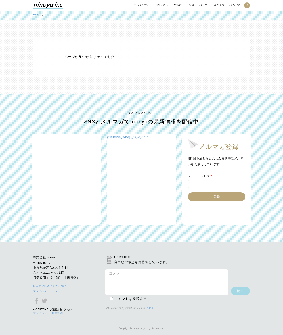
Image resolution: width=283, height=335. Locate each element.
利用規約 (57, 313)
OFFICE (203, 5)
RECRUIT (219, 5)
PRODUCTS (161, 5)
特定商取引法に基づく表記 (49, 286)
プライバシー (41, 313)
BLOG (190, 5)
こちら (150, 308)
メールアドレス (200, 176)
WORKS (177, 5)
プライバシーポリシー (46, 291)
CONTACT (235, 5)
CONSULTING (141, 5)
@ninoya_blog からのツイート (131, 137)
